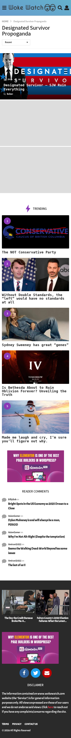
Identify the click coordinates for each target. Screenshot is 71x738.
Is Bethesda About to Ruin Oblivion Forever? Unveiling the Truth (34, 391)
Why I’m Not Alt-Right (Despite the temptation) (36, 537)
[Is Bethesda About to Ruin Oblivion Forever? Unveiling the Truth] (35, 367)
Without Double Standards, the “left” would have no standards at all (33, 298)
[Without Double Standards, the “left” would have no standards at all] (35, 274)
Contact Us (31, 724)
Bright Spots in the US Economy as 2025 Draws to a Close (38, 506)
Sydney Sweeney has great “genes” (35, 345)
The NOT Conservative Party (29, 252)
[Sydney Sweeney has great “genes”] (35, 324)
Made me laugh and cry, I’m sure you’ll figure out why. (34, 439)
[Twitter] (35, 673)
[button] (4, 7)
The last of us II (17, 565)
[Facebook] (24, 673)
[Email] (47, 673)
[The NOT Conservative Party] (35, 232)
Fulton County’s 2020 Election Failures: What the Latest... (52, 619)
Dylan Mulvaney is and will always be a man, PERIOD (34, 522)
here (50, 707)
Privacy (16, 724)
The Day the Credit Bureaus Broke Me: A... (19, 619)
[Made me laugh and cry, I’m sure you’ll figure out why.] (35, 417)
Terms (5, 724)
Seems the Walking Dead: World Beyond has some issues (37, 551)
